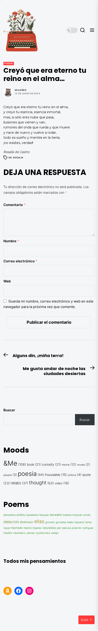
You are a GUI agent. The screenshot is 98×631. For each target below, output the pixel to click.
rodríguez (87, 528)
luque (6, 527)
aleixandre (9, 515)
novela (81, 464)
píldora (72, 475)
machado (17, 527)
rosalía (18, 157)
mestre (27, 528)
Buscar (9, 410)
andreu (20, 514)
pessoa (66, 527)
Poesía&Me (52, 475)
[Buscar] (82, 30)
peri (59, 527)
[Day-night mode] (72, 30)
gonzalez (61, 522)
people (7, 475)
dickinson (26, 522)
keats (70, 522)
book (30, 464)
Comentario (14, 205)
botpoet (77, 515)
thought (37, 482)
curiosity (48, 464)
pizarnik (76, 528)
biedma (67, 514)
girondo (50, 522)
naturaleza (49, 527)
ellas (39, 521)
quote (86, 475)
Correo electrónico (20, 261)
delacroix (11, 521)
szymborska (43, 533)
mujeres (36, 527)
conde (86, 514)
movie (66, 464)
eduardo (21, 90)
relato (16, 483)
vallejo (55, 533)
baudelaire (32, 515)
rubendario (19, 533)
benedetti (56, 514)
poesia (8, 63)
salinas (30, 533)
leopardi (79, 522)
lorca (88, 522)
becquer (44, 515)
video (58, 483)
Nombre (11, 241)
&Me (10, 463)
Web (7, 281)
